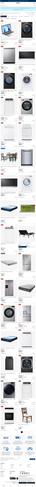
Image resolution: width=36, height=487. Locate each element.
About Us (2, 476)
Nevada (12, 464)
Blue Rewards (3, 475)
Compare (16, 44)
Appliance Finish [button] (26, 16)
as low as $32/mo (3, 378)
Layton (2, 466)
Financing (2, 474)
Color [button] (32, 16)
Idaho (5, 13)
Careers (2, 473)
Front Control (13, 18)
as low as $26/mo (3, 302)
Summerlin (12, 467)
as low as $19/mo (21, 44)
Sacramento (29, 466)
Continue (32, 459)
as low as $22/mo (21, 120)
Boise (20, 465)
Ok (22, 482)
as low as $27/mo (21, 302)
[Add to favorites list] (17, 21)
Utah (1, 464)
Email (19, 457)
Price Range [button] (21, 16)
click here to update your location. (18, 9)
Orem (1, 467)
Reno (11, 466)
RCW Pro (2, 472)
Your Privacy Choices (31, 482)
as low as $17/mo (21, 353)
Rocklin (28, 465)
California (29, 464)
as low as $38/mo (21, 276)
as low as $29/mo (21, 171)
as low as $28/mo (21, 378)
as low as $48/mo (21, 327)
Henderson (12, 465)
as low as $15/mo (3, 44)
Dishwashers (16, 13)
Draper (2, 465)
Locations (2, 463)
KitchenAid (8, 13)
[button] (4, 16)
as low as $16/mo (3, 69)
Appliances (12, 13)
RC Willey (2, 13)
